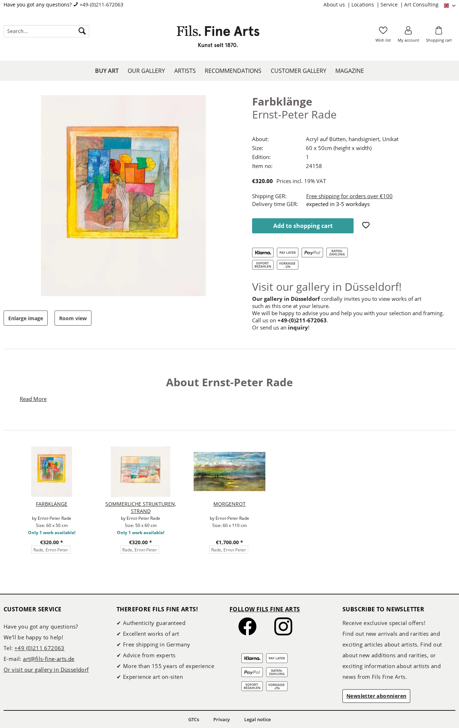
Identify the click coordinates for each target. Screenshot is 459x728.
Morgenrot (229, 503)
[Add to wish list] (367, 225)
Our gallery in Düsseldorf (286, 298)
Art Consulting (421, 4)
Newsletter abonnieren (376, 695)
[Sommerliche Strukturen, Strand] (140, 472)
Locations (363, 4)
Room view (73, 318)
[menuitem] (337, 4)
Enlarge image (25, 318)
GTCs (193, 719)
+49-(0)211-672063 (101, 4)
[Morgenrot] (229, 472)
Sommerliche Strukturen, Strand (140, 507)
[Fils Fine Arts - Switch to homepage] (218, 38)
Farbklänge (51, 503)
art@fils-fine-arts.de (48, 658)
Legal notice (257, 719)
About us (334, 4)
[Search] (82, 31)
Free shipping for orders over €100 (349, 196)
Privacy (221, 719)
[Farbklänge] (52, 472)
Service (389, 4)
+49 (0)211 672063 (39, 648)
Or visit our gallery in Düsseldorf (46, 669)
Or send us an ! (280, 327)
